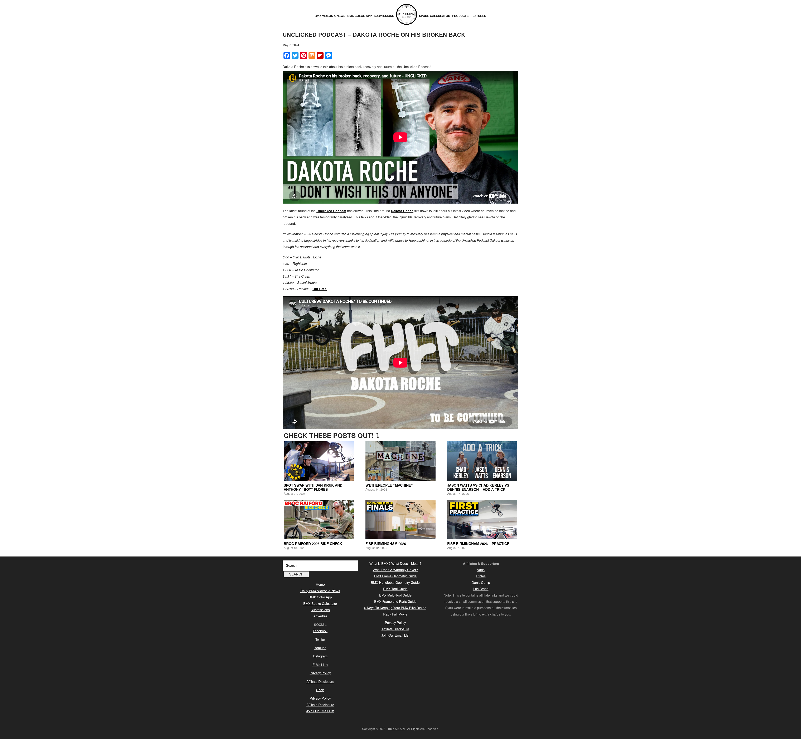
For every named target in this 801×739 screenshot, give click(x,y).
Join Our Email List (320, 711)
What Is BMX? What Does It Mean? (395, 563)
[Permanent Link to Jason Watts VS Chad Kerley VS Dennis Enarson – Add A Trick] (482, 461)
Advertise (320, 616)
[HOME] (406, 14)
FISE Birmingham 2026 (385, 543)
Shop (320, 689)
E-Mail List (320, 664)
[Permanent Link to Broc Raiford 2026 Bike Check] (319, 519)
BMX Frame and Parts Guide (395, 601)
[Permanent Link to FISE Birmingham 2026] (400, 519)
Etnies (481, 576)
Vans (481, 569)
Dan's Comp (481, 582)
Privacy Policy (320, 673)
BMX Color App (320, 597)
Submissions (320, 609)
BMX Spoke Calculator (320, 603)
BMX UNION (396, 728)
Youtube (320, 647)
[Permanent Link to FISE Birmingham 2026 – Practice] (482, 519)
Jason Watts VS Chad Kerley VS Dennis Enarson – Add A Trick (478, 487)
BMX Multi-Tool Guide (395, 595)
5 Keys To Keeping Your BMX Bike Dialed (395, 607)
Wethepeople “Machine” (389, 485)
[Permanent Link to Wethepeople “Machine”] (400, 461)
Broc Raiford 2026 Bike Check (313, 543)
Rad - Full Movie (395, 614)
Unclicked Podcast (331, 210)
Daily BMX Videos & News (320, 590)
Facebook (320, 630)
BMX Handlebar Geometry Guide (395, 582)
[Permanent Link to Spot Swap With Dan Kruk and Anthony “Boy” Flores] (319, 461)
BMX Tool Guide (395, 588)
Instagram (320, 656)
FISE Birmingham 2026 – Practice (478, 543)
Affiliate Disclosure (320, 681)
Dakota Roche (402, 210)
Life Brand (481, 588)
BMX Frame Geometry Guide (395, 576)
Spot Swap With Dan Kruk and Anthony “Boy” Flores (313, 487)
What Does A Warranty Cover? (395, 569)
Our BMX (319, 288)
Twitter (320, 639)
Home (320, 584)
